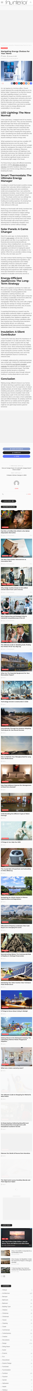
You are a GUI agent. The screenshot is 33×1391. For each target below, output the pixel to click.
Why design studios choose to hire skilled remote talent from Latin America (14, 588)
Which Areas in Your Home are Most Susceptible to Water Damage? (12, 1209)
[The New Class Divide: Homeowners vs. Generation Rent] (16, 548)
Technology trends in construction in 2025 (14, 701)
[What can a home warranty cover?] (16, 1056)
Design (4, 584)
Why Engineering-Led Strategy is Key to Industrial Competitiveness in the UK (14, 617)
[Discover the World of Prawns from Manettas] (16, 1141)
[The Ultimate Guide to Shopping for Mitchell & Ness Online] (16, 1083)
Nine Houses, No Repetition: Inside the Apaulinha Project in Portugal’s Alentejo (21, 1372)
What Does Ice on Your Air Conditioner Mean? (16, 1237)
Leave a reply (8, 501)
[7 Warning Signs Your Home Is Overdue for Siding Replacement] (5, 1382)
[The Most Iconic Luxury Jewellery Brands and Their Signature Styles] (16, 1168)
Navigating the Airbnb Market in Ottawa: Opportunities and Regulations (14, 898)
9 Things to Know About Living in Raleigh (14, 1011)
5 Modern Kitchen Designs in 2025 (16, 475)
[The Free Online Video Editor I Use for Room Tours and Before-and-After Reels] (16, 1349)
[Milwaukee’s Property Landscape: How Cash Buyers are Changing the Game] (16, 914)
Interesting (4, 48)
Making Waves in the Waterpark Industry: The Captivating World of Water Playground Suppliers (16, 1039)
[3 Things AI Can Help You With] (16, 830)
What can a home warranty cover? (12, 1068)
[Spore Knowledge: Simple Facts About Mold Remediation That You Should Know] (16, 1280)
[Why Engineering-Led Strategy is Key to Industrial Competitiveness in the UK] (16, 605)
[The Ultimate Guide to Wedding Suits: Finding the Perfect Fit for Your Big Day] (16, 633)
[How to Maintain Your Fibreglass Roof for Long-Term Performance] (16, 745)
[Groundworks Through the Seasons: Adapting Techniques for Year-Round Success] (16, 717)
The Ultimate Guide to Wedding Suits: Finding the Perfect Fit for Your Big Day (16, 645)
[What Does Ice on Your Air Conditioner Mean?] (16, 1225)
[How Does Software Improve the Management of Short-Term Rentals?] (16, 773)
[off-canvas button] (2, 2)
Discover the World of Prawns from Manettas (15, 1153)
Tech (3, 1351)
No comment (11, 535)
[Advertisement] (16, 26)
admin (4, 56)
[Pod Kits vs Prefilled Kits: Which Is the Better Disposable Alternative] (16, 519)
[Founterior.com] (16, 2)
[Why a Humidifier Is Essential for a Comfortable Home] (5, 1365)
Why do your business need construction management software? (14, 1264)
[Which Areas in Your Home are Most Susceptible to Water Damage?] (16, 1197)
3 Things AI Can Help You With (11, 842)
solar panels (10, 238)
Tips (10, 555)
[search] (30, 2)
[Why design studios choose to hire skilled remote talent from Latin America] (16, 576)
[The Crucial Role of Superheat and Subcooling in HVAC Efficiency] (16, 857)
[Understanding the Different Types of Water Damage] (16, 802)
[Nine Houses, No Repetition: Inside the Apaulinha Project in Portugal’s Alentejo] (5, 1373)
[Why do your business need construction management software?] (16, 1252)
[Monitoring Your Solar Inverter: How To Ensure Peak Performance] (16, 971)
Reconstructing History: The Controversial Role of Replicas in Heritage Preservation (16, 955)
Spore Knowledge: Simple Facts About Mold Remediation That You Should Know (15, 1293)
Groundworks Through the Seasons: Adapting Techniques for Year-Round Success (16, 729)
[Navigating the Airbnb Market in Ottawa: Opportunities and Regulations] (16, 886)
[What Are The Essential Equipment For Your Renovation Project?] (16, 661)
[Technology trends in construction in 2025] (16, 690)
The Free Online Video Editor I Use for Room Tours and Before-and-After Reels (15, 1354)
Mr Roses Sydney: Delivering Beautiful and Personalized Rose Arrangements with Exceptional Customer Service (15, 1124)
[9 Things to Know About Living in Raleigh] (16, 999)
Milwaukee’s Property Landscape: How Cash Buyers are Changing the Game (15, 926)
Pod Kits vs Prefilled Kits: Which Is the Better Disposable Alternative (15, 532)
